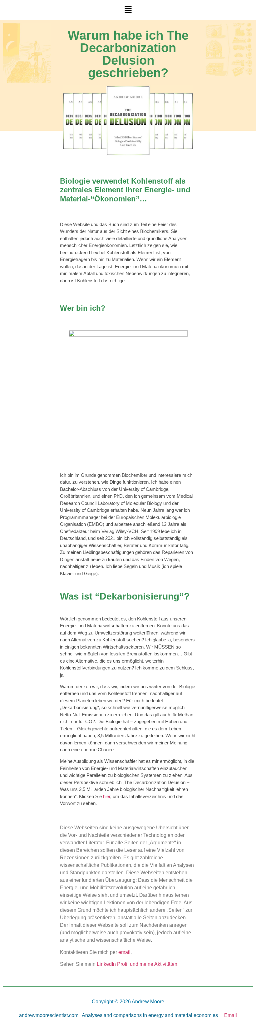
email (124, 952)
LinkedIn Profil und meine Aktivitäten (137, 964)
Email (230, 1015)
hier (106, 796)
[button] (128, 10)
